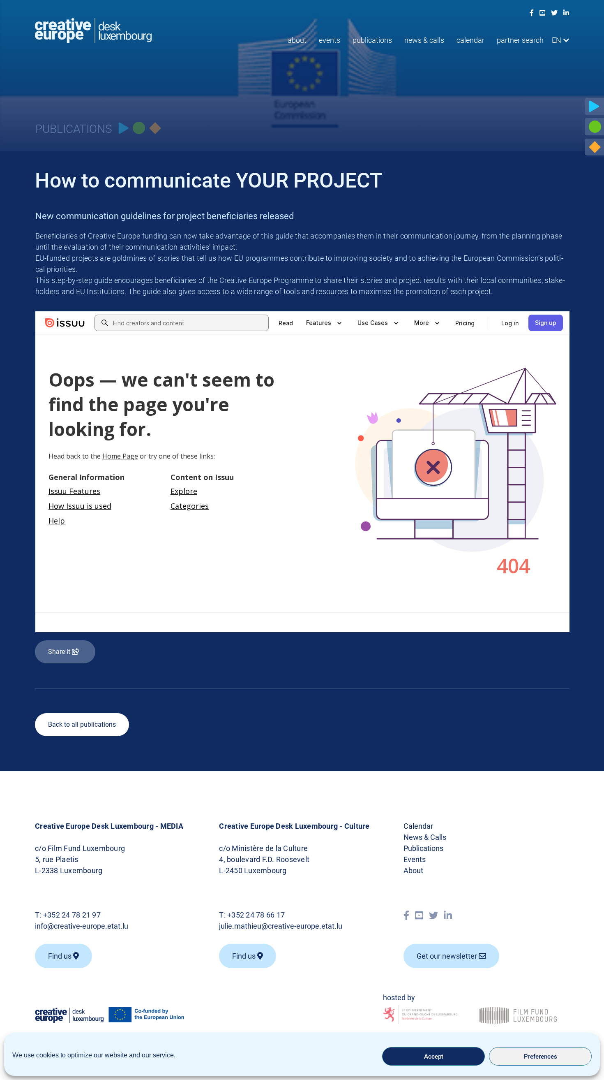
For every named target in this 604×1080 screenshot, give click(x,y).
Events (329, 40)
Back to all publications (82, 724)
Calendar (470, 40)
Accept (433, 1056)
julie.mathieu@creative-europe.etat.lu (280, 926)
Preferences (540, 1056)
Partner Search (520, 40)
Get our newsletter (448, 956)
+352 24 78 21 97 (72, 915)
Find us (60, 956)
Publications (372, 40)
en (556, 40)
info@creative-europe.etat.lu (81, 926)
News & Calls (424, 40)
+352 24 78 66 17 (256, 915)
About (297, 40)
